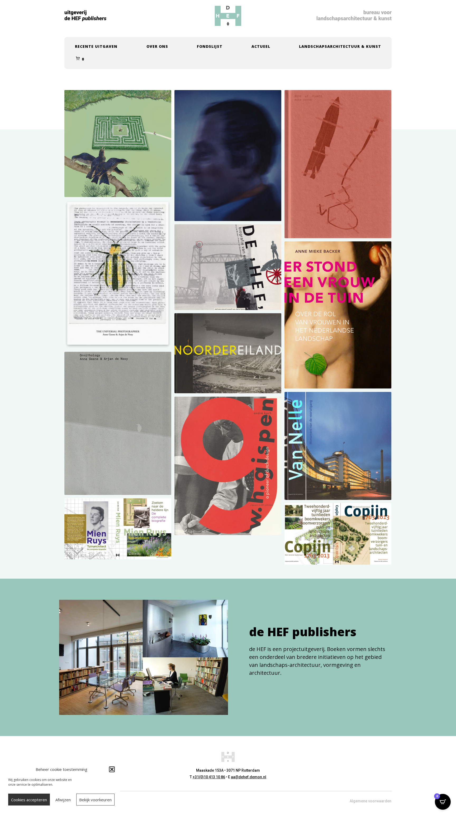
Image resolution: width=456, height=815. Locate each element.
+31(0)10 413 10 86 (209, 777)
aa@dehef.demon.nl (248, 777)
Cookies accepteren (29, 799)
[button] (112, 769)
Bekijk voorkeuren (95, 799)
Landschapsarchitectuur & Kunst (340, 46)
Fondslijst (209, 46)
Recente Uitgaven (96, 46)
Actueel (260, 46)
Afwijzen (63, 799)
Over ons (157, 46)
